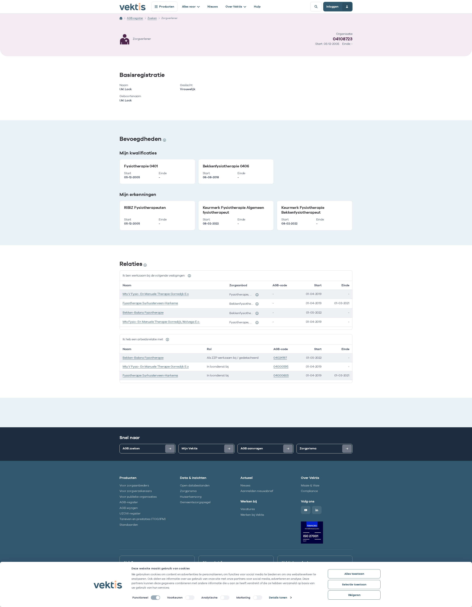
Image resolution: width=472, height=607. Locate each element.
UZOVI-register (130, 513)
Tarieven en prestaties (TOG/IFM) (142, 519)
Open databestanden (195, 485)
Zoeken (152, 18)
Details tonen (278, 597)
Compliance (309, 491)
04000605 (281, 375)
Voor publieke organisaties (138, 496)
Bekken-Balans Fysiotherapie (143, 312)
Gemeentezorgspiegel (195, 502)
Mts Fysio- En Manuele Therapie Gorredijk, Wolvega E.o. (161, 321)
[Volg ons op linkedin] (317, 510)
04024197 (280, 357)
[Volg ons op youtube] (305, 510)
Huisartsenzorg (191, 496)
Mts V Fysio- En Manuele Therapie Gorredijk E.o (156, 294)
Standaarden (128, 524)
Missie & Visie (310, 485)
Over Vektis (233, 6)
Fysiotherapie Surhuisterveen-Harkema (150, 303)
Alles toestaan (354, 573)
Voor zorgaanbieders (134, 485)
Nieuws (212, 6)
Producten (166, 6)
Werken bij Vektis (252, 514)
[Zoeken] (316, 6)
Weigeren (354, 594)
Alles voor (189, 6)
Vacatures (247, 509)
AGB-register (135, 18)
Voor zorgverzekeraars (135, 491)
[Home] (120, 18)
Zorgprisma (188, 491)
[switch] (190, 597)
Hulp (257, 6)
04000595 (280, 366)
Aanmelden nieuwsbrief (256, 491)
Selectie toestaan (354, 584)
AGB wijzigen (128, 508)
